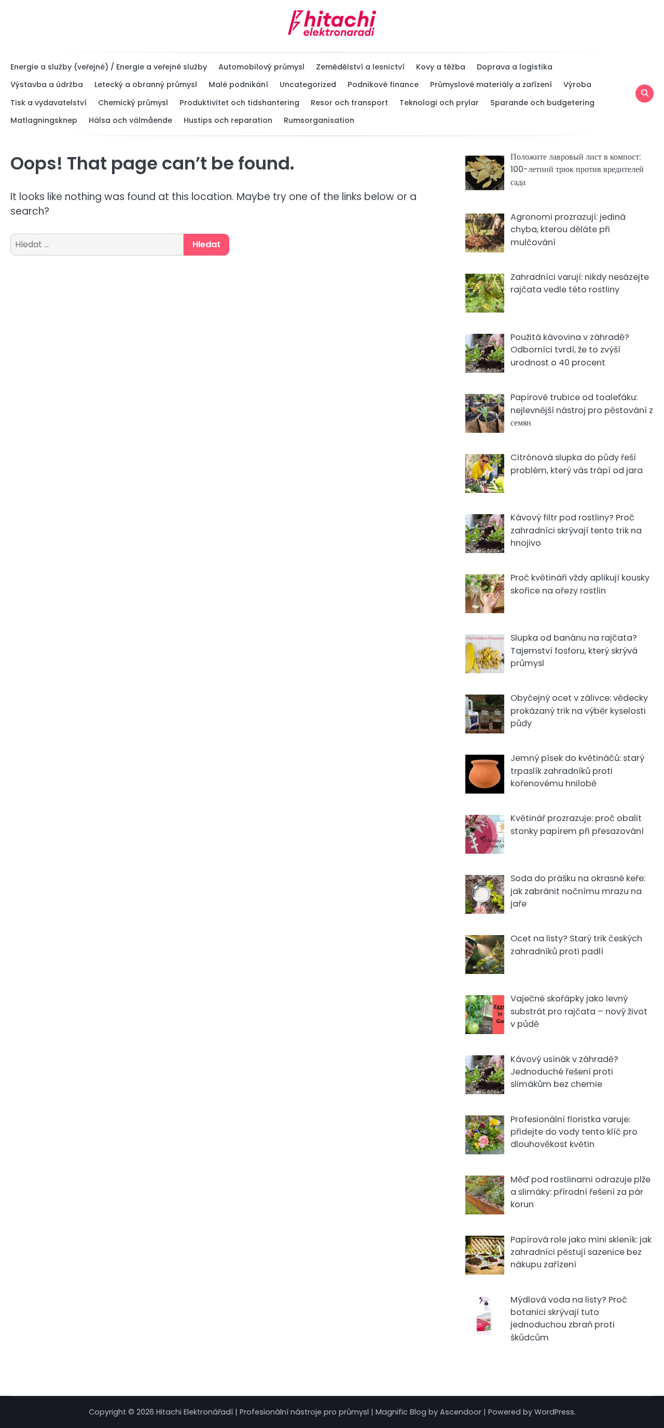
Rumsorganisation (319, 120)
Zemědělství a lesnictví (360, 67)
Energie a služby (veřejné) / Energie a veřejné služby (108, 67)
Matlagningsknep (43, 120)
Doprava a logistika (514, 67)
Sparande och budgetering (542, 102)
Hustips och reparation (228, 120)
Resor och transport (349, 102)
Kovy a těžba (440, 67)
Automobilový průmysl (261, 67)
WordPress (554, 1412)
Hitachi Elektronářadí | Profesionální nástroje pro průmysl (262, 1412)
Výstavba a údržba (46, 84)
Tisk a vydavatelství (48, 102)
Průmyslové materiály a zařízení (491, 84)
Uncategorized (308, 84)
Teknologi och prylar (439, 102)
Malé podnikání (238, 84)
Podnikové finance (383, 84)
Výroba (577, 84)
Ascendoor (460, 1412)
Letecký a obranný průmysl (145, 84)
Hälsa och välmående (130, 120)
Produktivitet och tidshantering (239, 102)
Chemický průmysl (133, 102)
